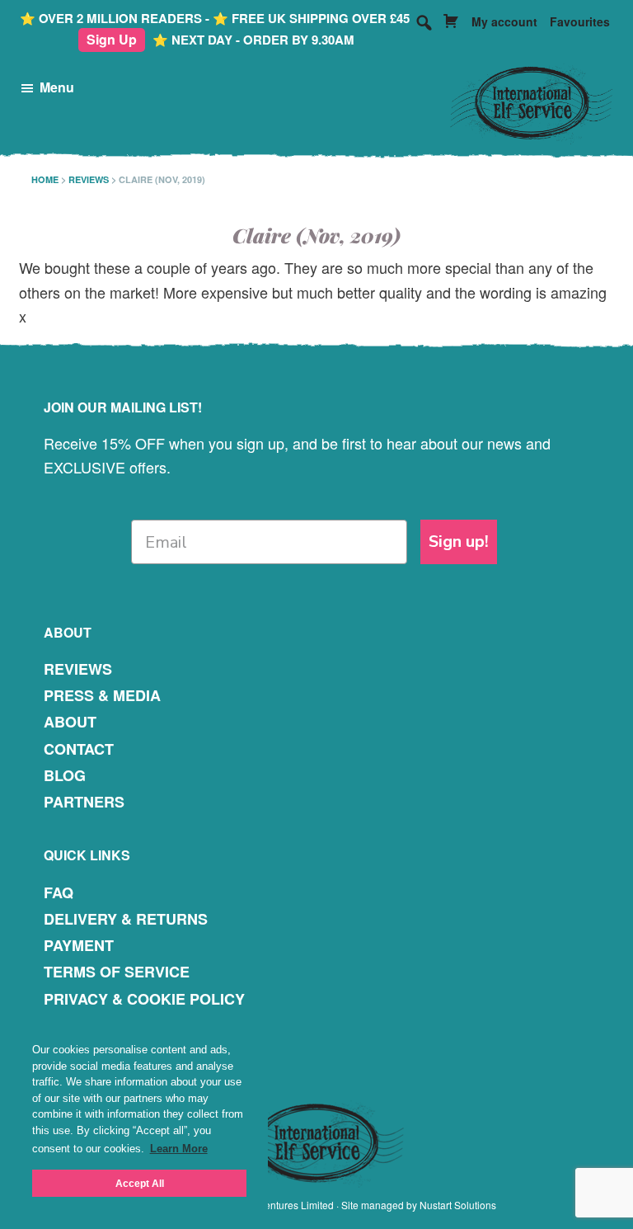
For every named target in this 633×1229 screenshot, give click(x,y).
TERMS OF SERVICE (117, 971)
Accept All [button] (139, 1183)
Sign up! (459, 541)
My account (504, 21)
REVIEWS (78, 669)
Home (45, 179)
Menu (57, 87)
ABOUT (70, 721)
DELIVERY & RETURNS (126, 919)
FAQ (58, 892)
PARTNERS (84, 801)
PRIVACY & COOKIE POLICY (144, 999)
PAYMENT (79, 945)
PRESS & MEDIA (102, 695)
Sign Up (112, 39)
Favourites (580, 21)
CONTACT (79, 749)
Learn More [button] (179, 1148)
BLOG (65, 775)
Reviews (88, 179)
